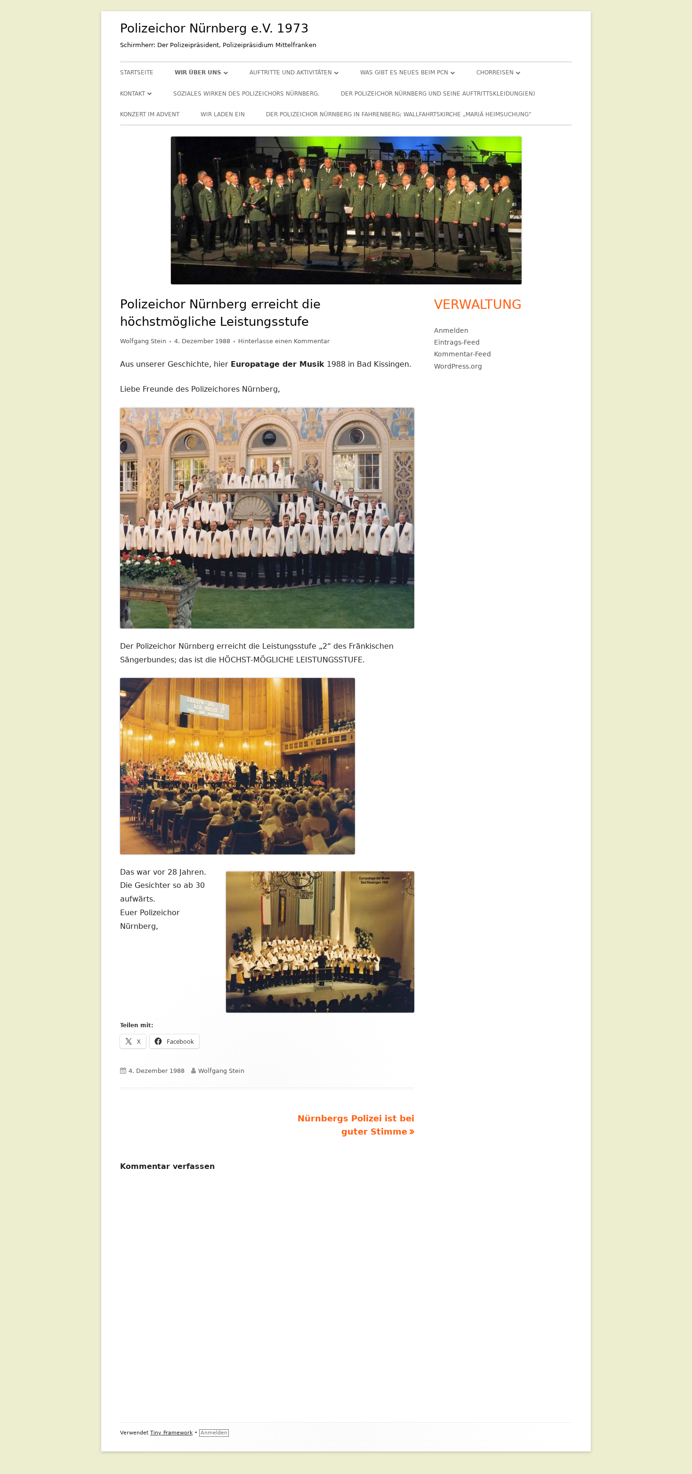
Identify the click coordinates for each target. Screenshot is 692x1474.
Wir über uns (198, 72)
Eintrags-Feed (457, 342)
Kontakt (132, 93)
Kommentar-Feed (462, 354)
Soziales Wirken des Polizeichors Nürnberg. (246, 93)
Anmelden (451, 330)
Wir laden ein (223, 114)
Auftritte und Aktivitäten (290, 72)
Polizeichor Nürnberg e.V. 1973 (214, 28)
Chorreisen (495, 72)
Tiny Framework (171, 1433)
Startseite (136, 72)
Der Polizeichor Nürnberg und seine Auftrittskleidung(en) (438, 93)
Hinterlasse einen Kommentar (284, 341)
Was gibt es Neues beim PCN (404, 72)
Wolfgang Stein (143, 341)
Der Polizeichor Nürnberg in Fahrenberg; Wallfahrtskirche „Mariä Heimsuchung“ (398, 114)
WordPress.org (458, 366)
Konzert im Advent (149, 114)
